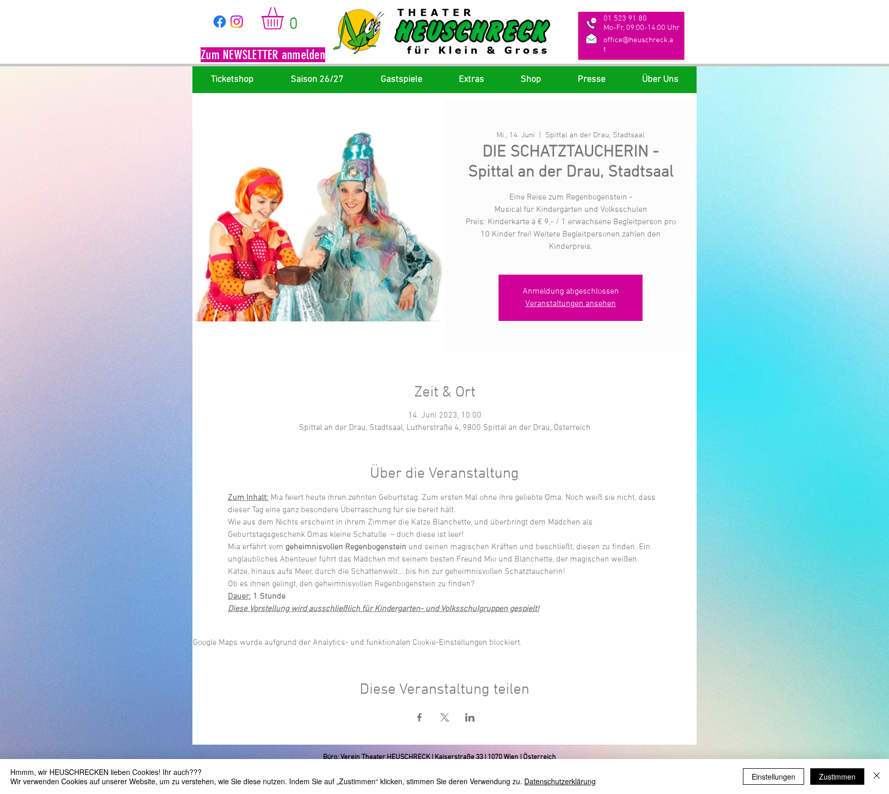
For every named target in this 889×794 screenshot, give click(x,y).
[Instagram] (236, 21)
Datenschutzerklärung (560, 781)
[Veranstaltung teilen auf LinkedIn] (470, 717)
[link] (285, 18)
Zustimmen (837, 776)
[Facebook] (219, 21)
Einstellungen (773, 776)
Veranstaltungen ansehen (570, 304)
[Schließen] (876, 776)
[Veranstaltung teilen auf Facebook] (419, 717)
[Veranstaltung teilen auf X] (445, 717)
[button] (263, 56)
